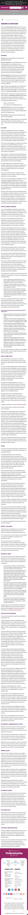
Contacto (16, 886)
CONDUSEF (20, 898)
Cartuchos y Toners (14, 11)
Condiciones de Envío (18, 879)
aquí (17, 550)
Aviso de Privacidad (18, 883)
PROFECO (16, 898)
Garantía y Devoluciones (19, 880)
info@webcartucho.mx (14, 850)
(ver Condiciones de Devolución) (14, 609)
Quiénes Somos (17, 872)
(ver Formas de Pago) (21, 404)
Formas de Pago (17, 882)
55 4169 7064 (15, 855)
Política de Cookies (18, 885)
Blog (14, 13)
